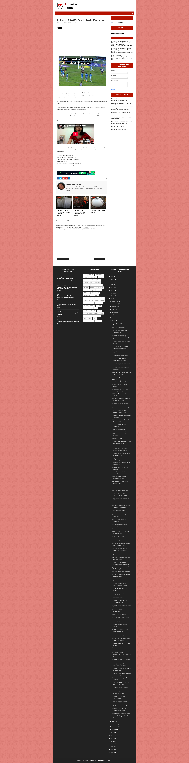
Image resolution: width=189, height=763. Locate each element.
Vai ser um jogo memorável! (120, 355)
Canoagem (86, 277)
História (102, 300)
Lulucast (74, 22)
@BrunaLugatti (80, 92)
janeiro (114, 729)
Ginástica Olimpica (88, 300)
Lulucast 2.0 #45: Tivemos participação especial (63, 212)
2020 (112, 284)
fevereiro (115, 726)
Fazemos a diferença (96, 284)
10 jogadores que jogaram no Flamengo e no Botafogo (66, 279)
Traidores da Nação (89, 321)
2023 (112, 276)
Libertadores (99, 303)
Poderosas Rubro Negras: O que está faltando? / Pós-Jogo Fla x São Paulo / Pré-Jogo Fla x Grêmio (121, 43)
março (114, 724)
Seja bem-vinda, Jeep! (118, 536)
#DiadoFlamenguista (117, 126)
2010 (112, 744)
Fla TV (85, 290)
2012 (112, 738)
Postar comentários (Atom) (69, 262)
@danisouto (73, 92)
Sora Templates (90, 760)
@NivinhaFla (97, 92)
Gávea (96, 300)
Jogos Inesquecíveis (89, 303)
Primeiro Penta (87, 315)
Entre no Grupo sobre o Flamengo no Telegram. (69, 163)
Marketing (99, 305)
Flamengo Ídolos (88, 295)
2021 (112, 282)
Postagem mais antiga (99, 258)
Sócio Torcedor (88, 318)
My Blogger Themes (105, 760)
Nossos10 (93, 310)
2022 (112, 279)
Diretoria (86, 282)
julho (113, 315)
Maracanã (92, 305)
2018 (112, 290)
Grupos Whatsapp (87, 13)
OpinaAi (99, 310)
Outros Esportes (71, 13)
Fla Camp (86, 287)
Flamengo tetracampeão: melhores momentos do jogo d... (120, 337)
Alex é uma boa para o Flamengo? (121, 713)
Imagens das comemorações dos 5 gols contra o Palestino (68, 322)
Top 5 (95, 318)
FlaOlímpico (87, 292)
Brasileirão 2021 (99, 274)
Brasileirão (91, 274)
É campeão (98, 321)
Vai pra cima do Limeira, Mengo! (121, 528)
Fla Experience (99, 287)
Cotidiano (100, 277)
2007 (112, 752)
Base (85, 274)
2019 (112, 287)
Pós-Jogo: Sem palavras (118, 327)
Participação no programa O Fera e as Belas (121, 46)
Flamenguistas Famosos (118, 129)
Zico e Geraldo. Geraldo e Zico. (120, 617)
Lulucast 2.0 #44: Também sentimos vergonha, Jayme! (79, 212)
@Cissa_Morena (89, 92)
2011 (112, 741)
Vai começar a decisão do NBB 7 (121, 407)
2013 (112, 735)
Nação (95, 308)
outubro (114, 306)
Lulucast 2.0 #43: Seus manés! (98, 211)
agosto (114, 312)
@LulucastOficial (72, 157)
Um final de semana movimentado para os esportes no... (121, 654)
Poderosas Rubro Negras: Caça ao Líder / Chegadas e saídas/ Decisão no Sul (121, 50)
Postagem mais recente (63, 258)
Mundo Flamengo (88, 308)
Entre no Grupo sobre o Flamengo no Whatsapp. (69, 165)
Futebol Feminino (99, 297)
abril (113, 721)
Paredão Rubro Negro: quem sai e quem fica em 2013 (67, 288)
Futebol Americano (88, 297)
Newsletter (86, 310)
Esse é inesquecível (95, 282)
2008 (112, 749)
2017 (112, 293)
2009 (112, 746)
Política (102, 313)
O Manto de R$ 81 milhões (119, 614)
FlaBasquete (92, 290)
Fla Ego (92, 287)
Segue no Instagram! (62, 161)
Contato (99, 13)
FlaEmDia (99, 290)
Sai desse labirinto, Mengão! (120, 446)
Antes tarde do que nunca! (119, 705)
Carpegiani (93, 277)
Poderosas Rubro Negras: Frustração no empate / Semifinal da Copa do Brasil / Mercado (122, 54)
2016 (112, 296)
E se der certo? (116, 502)
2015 (112, 298)
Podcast (96, 313)
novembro (115, 304)
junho (113, 317)
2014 (112, 733)
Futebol (60, 13)
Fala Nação (86, 284)
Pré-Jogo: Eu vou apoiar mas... (120, 490)
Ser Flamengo (96, 315)
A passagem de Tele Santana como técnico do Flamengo (66, 296)
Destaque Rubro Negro (89, 279)
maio (113, 320)
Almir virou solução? (117, 597)
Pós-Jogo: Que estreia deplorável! (121, 571)
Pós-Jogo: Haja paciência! (119, 377)
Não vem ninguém (117, 438)
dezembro (115, 301)
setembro (115, 309)
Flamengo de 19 (95, 292)
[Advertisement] (107, 5)
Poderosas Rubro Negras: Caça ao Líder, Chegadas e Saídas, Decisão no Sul (121, 58)
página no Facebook (68, 155)
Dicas (98, 279)
